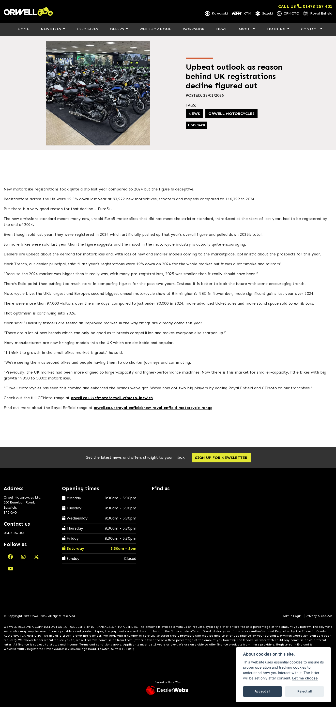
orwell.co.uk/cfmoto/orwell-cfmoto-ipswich (112, 397)
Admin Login (292, 616)
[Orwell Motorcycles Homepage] (28, 11)
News (221, 29)
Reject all (304, 691)
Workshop (193, 29)
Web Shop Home (155, 29)
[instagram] (23, 557)
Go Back (197, 125)
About (245, 29)
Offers (117, 29)
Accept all (262, 691)
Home (23, 29)
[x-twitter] (36, 557)
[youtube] (11, 569)
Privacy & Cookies (319, 616)
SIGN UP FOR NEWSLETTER (221, 457)
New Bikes (51, 29)
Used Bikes (87, 29)
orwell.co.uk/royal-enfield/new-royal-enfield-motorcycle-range (153, 407)
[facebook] (10, 557)
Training (276, 29)
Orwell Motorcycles (231, 113)
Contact (310, 29)
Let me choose (305, 678)
